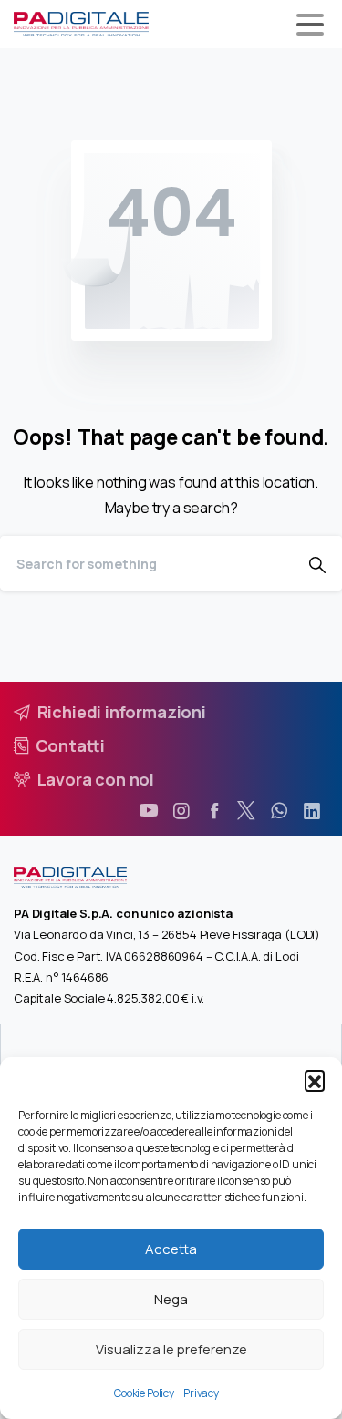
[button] (315, 1080)
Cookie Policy (144, 1393)
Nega (171, 1299)
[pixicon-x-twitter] (246, 811)
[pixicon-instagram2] (181, 811)
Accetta (171, 1249)
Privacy (201, 1393)
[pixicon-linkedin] (311, 811)
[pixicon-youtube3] (148, 811)
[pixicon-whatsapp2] (279, 811)
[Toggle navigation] (310, 24)
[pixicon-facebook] (214, 811)
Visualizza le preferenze (171, 1349)
